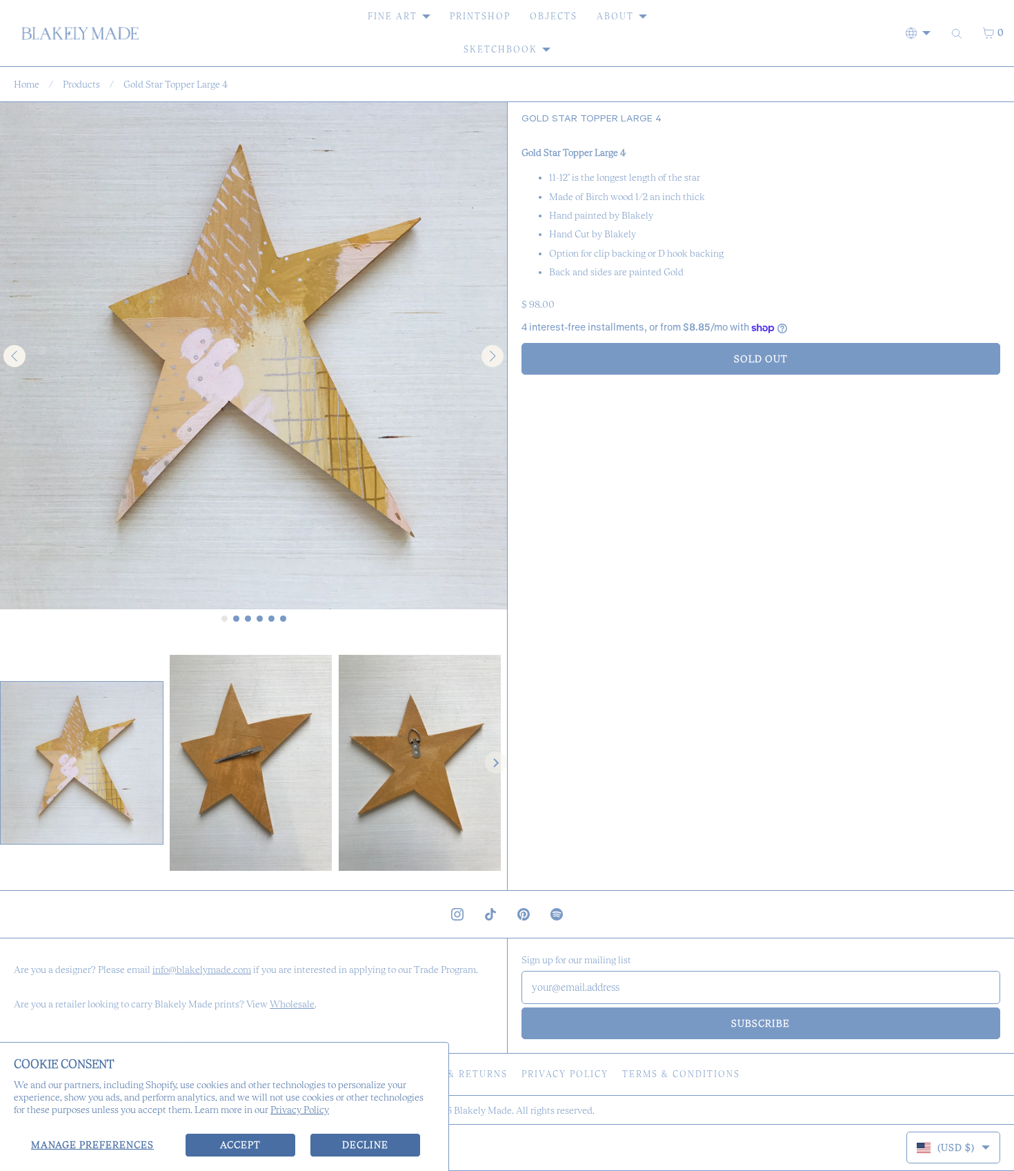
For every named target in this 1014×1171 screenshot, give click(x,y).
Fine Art (392, 16)
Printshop (480, 16)
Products (81, 84)
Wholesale (292, 1004)
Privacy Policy (299, 1109)
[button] (81, 763)
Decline (365, 1144)
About (615, 16)
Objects (553, 16)
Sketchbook (500, 49)
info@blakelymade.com (201, 969)
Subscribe (760, 1023)
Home (26, 84)
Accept (240, 1144)
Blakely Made (483, 1110)
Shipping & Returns (451, 1074)
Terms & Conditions (681, 1074)
